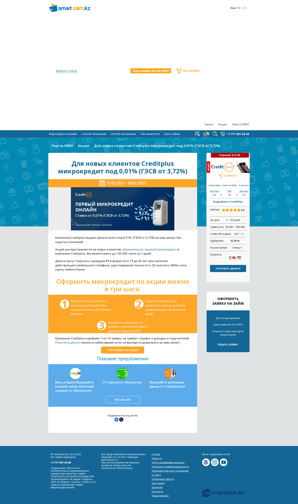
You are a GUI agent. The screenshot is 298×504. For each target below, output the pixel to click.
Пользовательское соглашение (170, 470)
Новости (157, 458)
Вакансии (157, 487)
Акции (222, 124)
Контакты (157, 491)
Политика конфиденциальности (170, 466)
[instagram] (215, 462)
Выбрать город (66, 71)
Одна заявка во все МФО (151, 71)
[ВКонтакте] (116, 419)
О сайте (156, 475)
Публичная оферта (163, 479)
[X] (121, 419)
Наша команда (160, 495)
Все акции (123, 400)
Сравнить (230, 175)
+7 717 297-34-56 (61, 462)
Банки (209, 124)
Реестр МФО (240, 124)
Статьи (156, 454)
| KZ (243, 7)
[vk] (206, 462)
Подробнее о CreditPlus (228, 201)
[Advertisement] (227, 68)
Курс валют (158, 483)
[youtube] (223, 462)
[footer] (223, 493)
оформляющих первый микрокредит (149, 249)
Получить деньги (68, 342)
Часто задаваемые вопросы (168, 462)
